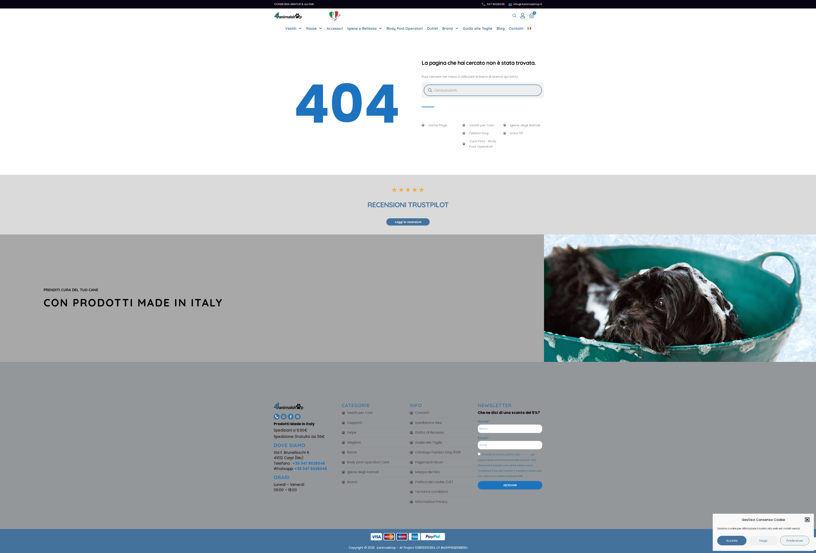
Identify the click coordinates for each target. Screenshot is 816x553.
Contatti (516, 28)
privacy (525, 454)
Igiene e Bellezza (362, 28)
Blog (501, 28)
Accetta (732, 541)
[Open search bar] (514, 16)
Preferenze (794, 541)
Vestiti (290, 28)
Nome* (484, 421)
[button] (807, 520)
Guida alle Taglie (477, 28)
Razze (311, 28)
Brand (447, 28)
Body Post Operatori (405, 28)
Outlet (432, 28)
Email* (483, 438)
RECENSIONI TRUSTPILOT (408, 204)
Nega (763, 541)
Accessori (335, 28)
